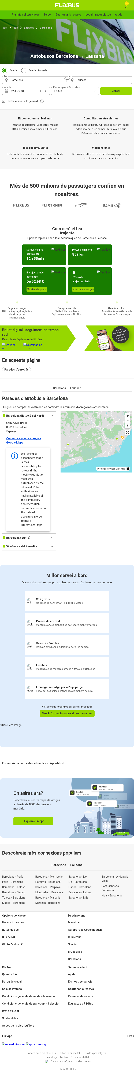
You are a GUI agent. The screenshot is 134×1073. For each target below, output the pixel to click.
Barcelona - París (12, 876)
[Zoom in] (127, 415)
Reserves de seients (80, 996)
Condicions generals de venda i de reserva (28, 996)
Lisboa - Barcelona (79, 887)
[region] (96, 442)
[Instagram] (128, 1044)
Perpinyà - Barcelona (48, 882)
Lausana (75, 388)
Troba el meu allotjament (22, 101)
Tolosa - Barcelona (13, 897)
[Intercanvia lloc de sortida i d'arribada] (67, 80)
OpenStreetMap (117, 468)
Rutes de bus (10, 929)
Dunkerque (74, 937)
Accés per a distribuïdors (18, 1025)
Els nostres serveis (80, 981)
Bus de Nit (8, 937)
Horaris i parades (13, 922)
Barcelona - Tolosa (13, 887)
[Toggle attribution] (128, 469)
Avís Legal (52, 1057)
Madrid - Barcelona (13, 902)
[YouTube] (130, 1044)
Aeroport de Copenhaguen (85, 929)
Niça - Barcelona (112, 895)
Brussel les (75, 951)
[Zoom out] (127, 420)
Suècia (72, 944)
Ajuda (71, 974)
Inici (5, 27)
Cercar (116, 91)
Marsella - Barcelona (47, 902)
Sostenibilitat (11, 1018)
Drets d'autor (10, 1011)
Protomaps (102, 468)
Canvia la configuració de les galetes (71, 1061)
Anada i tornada (37, 70)
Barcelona (46, 27)
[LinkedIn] (131, 1044)
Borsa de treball (12, 981)
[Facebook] (127, 1044)
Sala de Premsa (12, 989)
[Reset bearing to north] (127, 425)
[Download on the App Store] (36, 1044)
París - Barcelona (12, 882)
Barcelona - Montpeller (49, 876)
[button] (29, 416)
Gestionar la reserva (81, 989)
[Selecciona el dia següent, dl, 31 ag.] (46, 91)
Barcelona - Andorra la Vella (115, 878)
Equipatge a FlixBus (80, 1003)
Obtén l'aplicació (13, 944)
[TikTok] (133, 1044)
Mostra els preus (37, 289)
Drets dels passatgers (94, 1053)
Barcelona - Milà (78, 897)
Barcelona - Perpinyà (48, 887)
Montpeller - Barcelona (49, 892)
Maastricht (75, 922)
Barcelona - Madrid (13, 892)
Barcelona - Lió (77, 876)
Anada (13, 70)
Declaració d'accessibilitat (74, 1057)
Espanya (29, 27)
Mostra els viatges (83, 289)
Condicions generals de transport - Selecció (30, 1003)
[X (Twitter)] (132, 1044)
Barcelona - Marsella (47, 897)
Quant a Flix (9, 974)
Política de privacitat (69, 1053)
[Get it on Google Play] (14, 1044)
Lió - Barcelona (77, 882)
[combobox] (38, 80)
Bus (15, 27)
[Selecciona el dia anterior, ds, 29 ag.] (40, 91)
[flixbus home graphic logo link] (67, 5)
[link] (67, 808)
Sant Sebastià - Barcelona (111, 888)
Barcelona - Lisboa (79, 892)
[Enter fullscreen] (127, 432)
